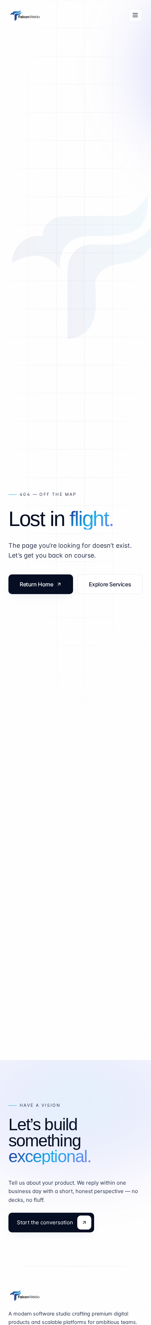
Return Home (36, 584)
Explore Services (110, 584)
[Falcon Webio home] (25, 15)
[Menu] (135, 15)
